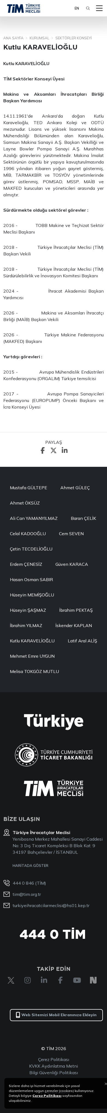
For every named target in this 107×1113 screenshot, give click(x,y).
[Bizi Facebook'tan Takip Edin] (60, 980)
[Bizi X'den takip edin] (11, 980)
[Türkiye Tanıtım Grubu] (53, 722)
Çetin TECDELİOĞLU (31, 549)
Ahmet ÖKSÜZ (25, 503)
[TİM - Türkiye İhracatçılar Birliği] (23, 8)
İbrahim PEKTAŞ (76, 610)
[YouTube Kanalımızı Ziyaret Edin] (77, 980)
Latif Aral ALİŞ (82, 640)
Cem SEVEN (71, 533)
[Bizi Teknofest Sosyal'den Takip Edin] (93, 980)
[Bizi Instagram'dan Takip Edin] (27, 980)
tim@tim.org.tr (27, 894)
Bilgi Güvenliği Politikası (53, 1072)
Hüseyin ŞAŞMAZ (28, 610)
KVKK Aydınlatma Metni (53, 1066)
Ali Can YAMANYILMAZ (34, 518)
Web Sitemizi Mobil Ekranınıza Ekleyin (59, 1014)
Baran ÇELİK (83, 518)
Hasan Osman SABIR (31, 579)
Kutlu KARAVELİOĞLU (32, 640)
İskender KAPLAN (73, 625)
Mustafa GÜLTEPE (28, 487)
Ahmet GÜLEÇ (75, 487)
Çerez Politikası (53, 1059)
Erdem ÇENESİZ (26, 564)
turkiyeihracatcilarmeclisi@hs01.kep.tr (51, 905)
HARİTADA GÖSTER (30, 865)
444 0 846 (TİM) (29, 883)
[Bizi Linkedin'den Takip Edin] (44, 980)
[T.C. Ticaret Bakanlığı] (53, 755)
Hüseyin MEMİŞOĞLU (32, 595)
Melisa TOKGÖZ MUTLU (34, 671)
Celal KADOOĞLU (28, 533)
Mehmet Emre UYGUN (32, 656)
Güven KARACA (71, 564)
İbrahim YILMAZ (26, 625)
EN (77, 8)
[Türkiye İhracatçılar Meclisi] (53, 788)
